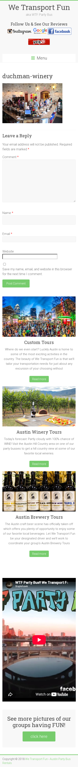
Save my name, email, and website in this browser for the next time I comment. (37, 271)
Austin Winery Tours (39, 432)
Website (8, 251)
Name (7, 213)
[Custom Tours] (39, 318)
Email (7, 234)
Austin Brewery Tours (39, 517)
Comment (10, 157)
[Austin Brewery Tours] (39, 492)
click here (39, 736)
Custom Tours (39, 342)
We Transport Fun (39, 7)
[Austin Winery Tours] (39, 408)
